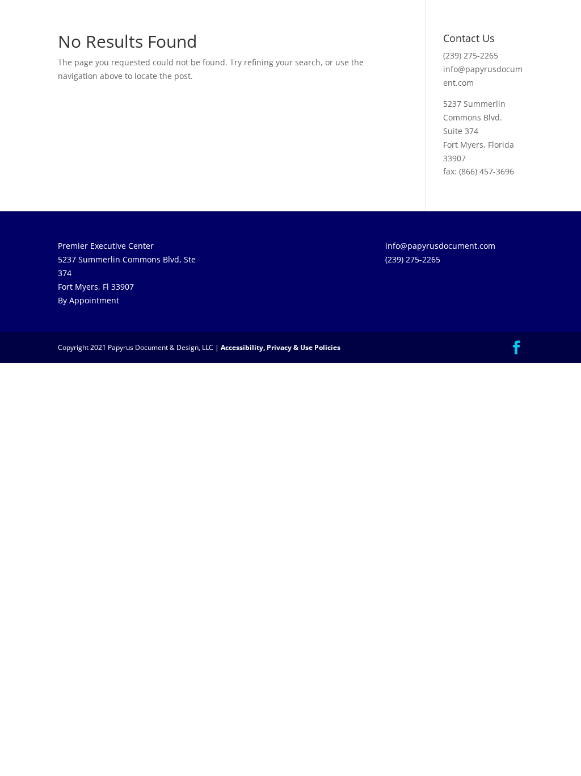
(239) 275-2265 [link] (470, 55)
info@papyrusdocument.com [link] (440, 245)
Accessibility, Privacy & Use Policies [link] (280, 347)
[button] (516, 348)
